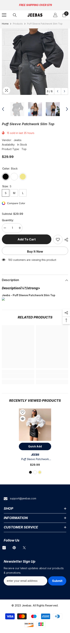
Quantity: (8, 220)
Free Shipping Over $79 (35, 5)
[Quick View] (22, 419)
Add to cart (27, 239)
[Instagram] (4, 547)
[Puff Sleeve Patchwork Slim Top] (35, 424)
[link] (18, 376)
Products (18, 23)
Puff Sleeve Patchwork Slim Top (35, 459)
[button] (57, 91)
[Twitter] (24, 547)
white (35, 472)
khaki (40, 472)
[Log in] (55, 15)
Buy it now (35, 251)
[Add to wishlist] (58, 239)
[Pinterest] (14, 547)
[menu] (4, 15)
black (30, 472)
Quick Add (35, 446)
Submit (57, 581)
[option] (35, 61)
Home (5, 23)
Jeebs (17, 140)
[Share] (65, 239)
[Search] (15, 15)
